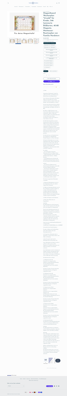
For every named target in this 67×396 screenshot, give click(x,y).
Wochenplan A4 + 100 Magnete (49, 47)
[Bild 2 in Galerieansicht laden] (18, 41)
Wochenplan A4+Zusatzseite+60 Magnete (51, 50)
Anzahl (44, 73)
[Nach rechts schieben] (40, 41)
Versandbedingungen (42, 378)
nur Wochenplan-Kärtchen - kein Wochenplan (51, 58)
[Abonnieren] (23, 386)
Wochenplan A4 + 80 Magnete (49, 45)
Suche (21, 378)
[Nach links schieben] (8, 41)
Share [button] (45, 90)
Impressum (28, 378)
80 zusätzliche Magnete (48, 65)
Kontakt (24, 378)
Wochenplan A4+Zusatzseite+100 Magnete (51, 55)
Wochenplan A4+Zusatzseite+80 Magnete (51, 52)
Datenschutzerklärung (34, 378)
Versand (48, 39)
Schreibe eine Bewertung (57, 361)
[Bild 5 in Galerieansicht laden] (36, 41)
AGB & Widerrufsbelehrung (33, 380)
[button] (8, 3)
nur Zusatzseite (47, 67)
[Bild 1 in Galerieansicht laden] (12, 41)
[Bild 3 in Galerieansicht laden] (24, 41)
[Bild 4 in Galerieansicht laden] (30, 41)
